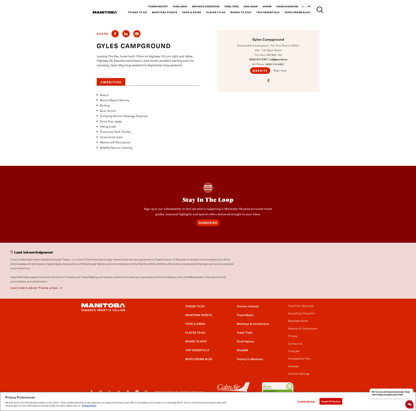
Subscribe (208, 223)
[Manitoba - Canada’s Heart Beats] (105, 12)
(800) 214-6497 (275, 64)
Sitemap (293, 366)
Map (276, 71)
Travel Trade (231, 6)
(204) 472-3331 (258, 59)
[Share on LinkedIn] (126, 33)
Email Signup (251, 6)
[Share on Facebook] (115, 33)
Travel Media (180, 6)
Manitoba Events (164, 12)
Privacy (292, 336)
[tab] (111, 82)
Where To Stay (241, 12)
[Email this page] (137, 33)
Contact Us (295, 343)
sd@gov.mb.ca (278, 59)
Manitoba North (298, 321)
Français (293, 351)
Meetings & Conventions (205, 6)
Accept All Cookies (330, 401)
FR (309, 6)
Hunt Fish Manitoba (300, 306)
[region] (208, 401)
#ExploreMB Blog (297, 12)
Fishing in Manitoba (287, 6)
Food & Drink (192, 12)
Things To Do (137, 12)
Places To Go (216, 12)
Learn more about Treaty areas (34, 287)
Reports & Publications (302, 328)
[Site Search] (320, 10)
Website (260, 71)
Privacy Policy (89, 405)
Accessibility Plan (299, 358)
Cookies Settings (306, 401)
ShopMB (267, 6)
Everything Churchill (301, 313)
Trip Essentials (268, 12)
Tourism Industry (158, 6)
